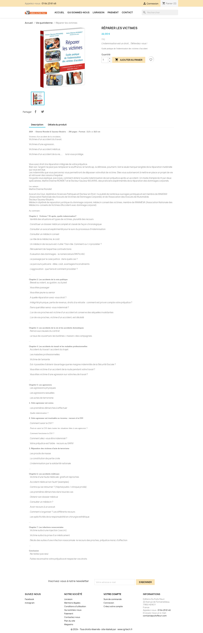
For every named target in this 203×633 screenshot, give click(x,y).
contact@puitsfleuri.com (155, 615)
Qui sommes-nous (78, 12)
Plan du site (69, 620)
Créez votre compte (113, 606)
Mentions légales (72, 602)
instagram (29, 602)
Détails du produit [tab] (57, 124)
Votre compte (112, 594)
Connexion (109, 602)
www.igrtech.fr (125, 629)
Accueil (59, 12)
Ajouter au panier (128, 59)
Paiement (113, 12)
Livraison (98, 12)
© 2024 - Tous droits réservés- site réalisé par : (94, 629)
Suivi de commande (113, 599)
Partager (35, 111)
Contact (127, 12)
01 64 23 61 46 (49, 3)
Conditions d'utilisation (75, 606)
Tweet (42, 111)
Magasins (68, 624)
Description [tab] (37, 124)
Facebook (29, 599)
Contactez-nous (72, 617)
